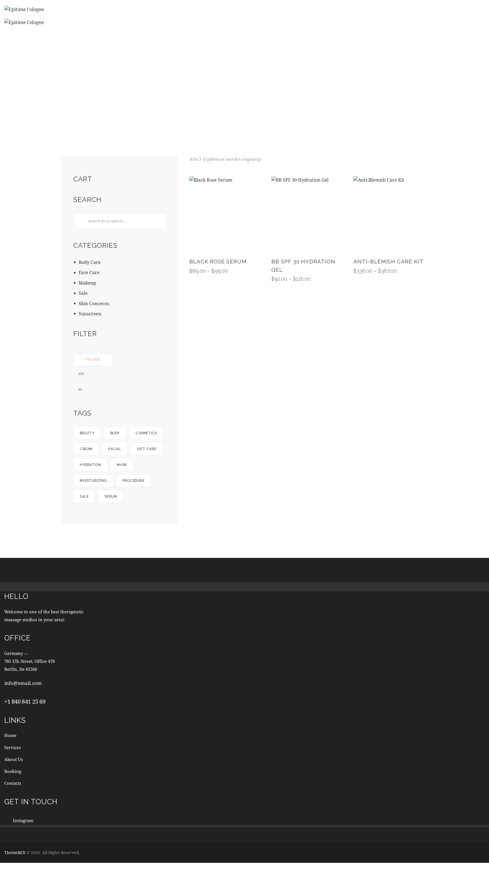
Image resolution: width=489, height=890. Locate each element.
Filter (93, 360)
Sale (83, 293)
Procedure (133, 481)
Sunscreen (90, 314)
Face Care (89, 272)
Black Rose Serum (218, 261)
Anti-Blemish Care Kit (388, 261)
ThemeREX (14, 852)
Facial (114, 449)
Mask (122, 465)
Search (78, 221)
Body (115, 433)
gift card (146, 449)
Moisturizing (93, 481)
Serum (110, 496)
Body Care (90, 262)
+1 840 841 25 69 (25, 701)
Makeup (87, 283)
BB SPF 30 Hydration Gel (303, 265)
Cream (86, 449)
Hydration (90, 465)
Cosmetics (146, 433)
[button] (210, 213)
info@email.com (23, 683)
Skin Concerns (94, 303)
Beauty (87, 433)
